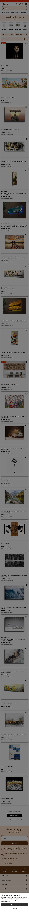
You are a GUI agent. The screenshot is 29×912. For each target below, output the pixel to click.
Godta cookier (14, 904)
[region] (14, 902)
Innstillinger (14, 908)
